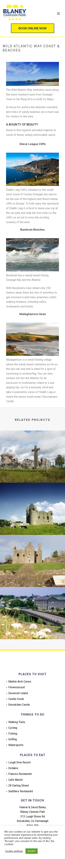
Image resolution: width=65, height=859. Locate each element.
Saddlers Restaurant (20, 791)
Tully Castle (32, 577)
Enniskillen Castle (19, 704)
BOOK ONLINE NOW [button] (32, 28)
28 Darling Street (18, 785)
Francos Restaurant (20, 774)
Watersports (15, 745)
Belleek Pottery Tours (32, 630)
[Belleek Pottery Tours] (32, 601)
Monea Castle (33, 525)
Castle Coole (16, 699)
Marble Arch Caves (19, 681)
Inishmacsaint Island (33, 473)
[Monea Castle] (32, 497)
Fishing (12, 733)
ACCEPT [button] (32, 851)
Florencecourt (16, 687)
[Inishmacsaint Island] (32, 445)
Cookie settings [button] (14, 851)
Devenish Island (18, 693)
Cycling (12, 727)
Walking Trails (16, 722)
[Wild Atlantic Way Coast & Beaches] (32, 73)
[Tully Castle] (32, 549)
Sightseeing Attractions (25, 58)
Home (7, 58)
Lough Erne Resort (19, 762)
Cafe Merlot (15, 779)
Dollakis (13, 768)
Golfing (12, 739)
